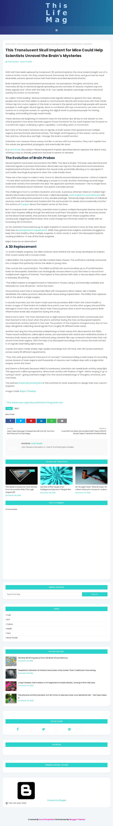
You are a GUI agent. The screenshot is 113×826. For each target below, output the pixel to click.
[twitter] (43, 729)
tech (14, 44)
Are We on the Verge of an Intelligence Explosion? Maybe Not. (55, 488)
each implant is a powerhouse (84, 195)
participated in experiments (32, 230)
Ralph (23, 391)
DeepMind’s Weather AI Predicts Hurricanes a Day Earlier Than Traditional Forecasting (56, 670)
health (9, 628)
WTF (8, 619)
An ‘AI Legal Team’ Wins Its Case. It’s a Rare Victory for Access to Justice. (91, 488)
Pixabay (32, 391)
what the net (12, 638)
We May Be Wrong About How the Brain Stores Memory (43, 658)
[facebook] (18, 729)
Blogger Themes (77, 819)
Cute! (8, 615)
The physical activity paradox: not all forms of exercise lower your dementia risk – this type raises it (62, 696)
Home (8, 44)
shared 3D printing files (30, 382)
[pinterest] (69, 729)
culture (9, 624)
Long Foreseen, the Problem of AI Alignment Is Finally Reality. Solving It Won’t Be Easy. (56, 682)
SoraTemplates (46, 819)
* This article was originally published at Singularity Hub (34, 402)
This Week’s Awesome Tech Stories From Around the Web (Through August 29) (21, 490)
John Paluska (13, 62)
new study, (15, 149)
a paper (25, 204)
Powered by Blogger (56, 800)
